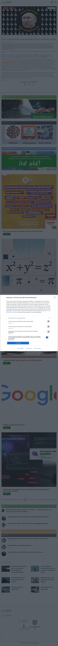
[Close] (55, 297)
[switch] (48, 321)
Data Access (29, 348)
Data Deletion (20, 348)
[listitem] (29, 318)
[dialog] (29, 323)
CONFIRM (18, 343)
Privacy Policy (37, 348)
